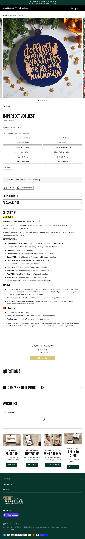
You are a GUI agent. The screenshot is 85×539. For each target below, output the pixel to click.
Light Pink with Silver (62, 152)
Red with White (62, 157)
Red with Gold (22, 157)
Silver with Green (22, 162)
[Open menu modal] (81, 8)
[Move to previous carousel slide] (75, 388)
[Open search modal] (72, 8)
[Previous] (23, 2)
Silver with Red (62, 162)
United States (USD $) (12, 524)
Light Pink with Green (22, 152)
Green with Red (62, 143)
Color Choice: (16, 134)
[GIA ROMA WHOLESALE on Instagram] (7, 510)
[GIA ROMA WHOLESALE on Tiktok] (10, 510)
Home (5, 15)
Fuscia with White (63, 138)
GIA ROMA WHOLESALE (22, 527)
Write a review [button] (42, 358)
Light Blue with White (62, 147)
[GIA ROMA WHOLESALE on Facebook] (4, 510)
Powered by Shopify (9, 529)
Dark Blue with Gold (22, 138)
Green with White (22, 147)
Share (7, 106)
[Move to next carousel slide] (80, 388)
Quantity (6, 167)
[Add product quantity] (5, 172)
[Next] (62, 2)
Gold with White (22, 143)
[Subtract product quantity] (11, 172)
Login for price (8, 120)
